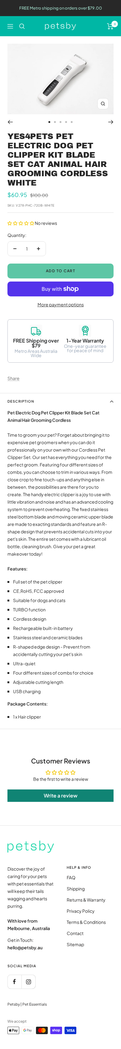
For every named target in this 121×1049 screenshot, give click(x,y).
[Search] (22, 26)
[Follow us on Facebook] (14, 982)
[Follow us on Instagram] (28, 982)
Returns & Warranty (86, 900)
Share (13, 378)
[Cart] (110, 26)
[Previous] (10, 122)
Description (20, 401)
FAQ (71, 877)
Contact (75, 933)
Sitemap (75, 944)
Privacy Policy (81, 911)
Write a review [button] (61, 795)
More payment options (61, 304)
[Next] (111, 122)
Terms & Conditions (86, 922)
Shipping (76, 888)
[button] (21, 223)
